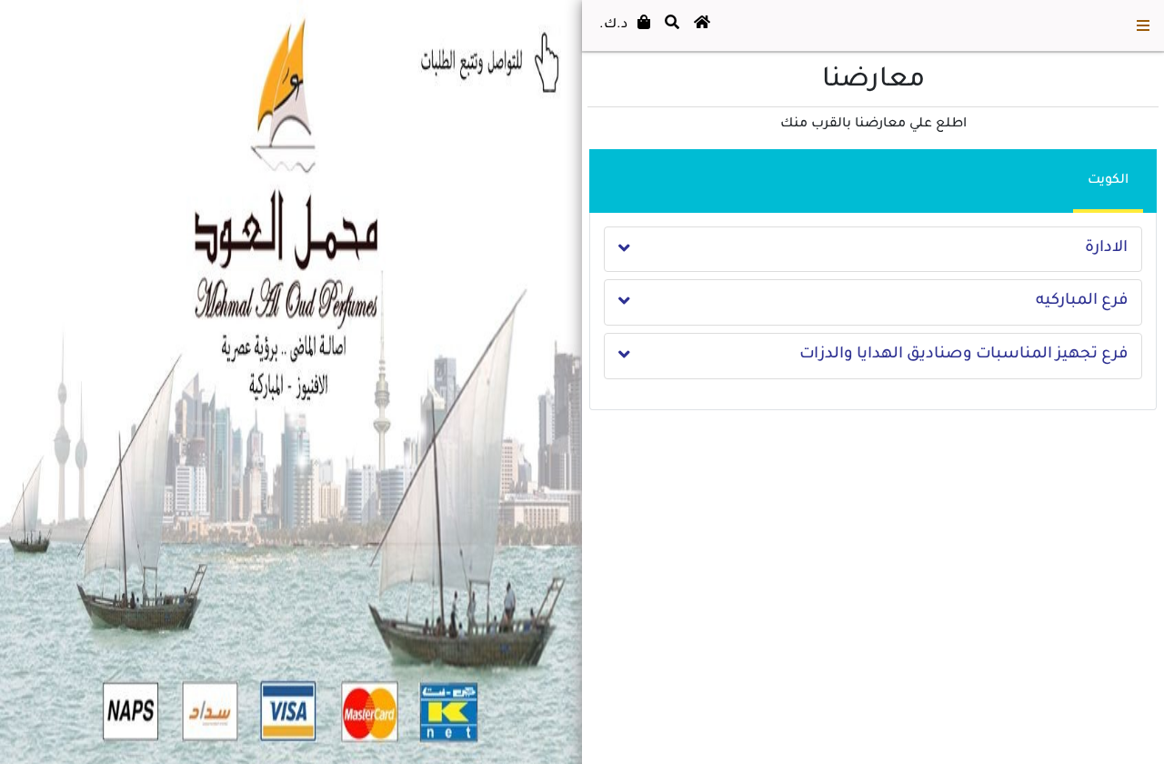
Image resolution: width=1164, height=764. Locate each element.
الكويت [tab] (1108, 181)
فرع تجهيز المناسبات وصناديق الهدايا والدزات (963, 355)
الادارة (1106, 248)
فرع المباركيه (1082, 301)
